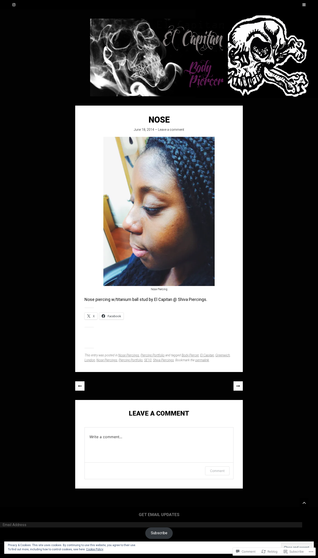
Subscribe (159, 533)
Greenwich (222, 355)
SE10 (148, 360)
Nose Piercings (128, 355)
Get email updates (159, 514)
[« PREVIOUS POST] (80, 386)
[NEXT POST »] (238, 386)
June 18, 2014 (144, 129)
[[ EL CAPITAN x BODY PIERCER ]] (159, 57)
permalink (202, 360)
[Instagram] (14, 4)
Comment (217, 471)
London (90, 360)
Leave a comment (171, 129)
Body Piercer (190, 355)
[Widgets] (304, 502)
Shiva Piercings (163, 360)
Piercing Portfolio (153, 355)
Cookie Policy (94, 549)
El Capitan (207, 355)
